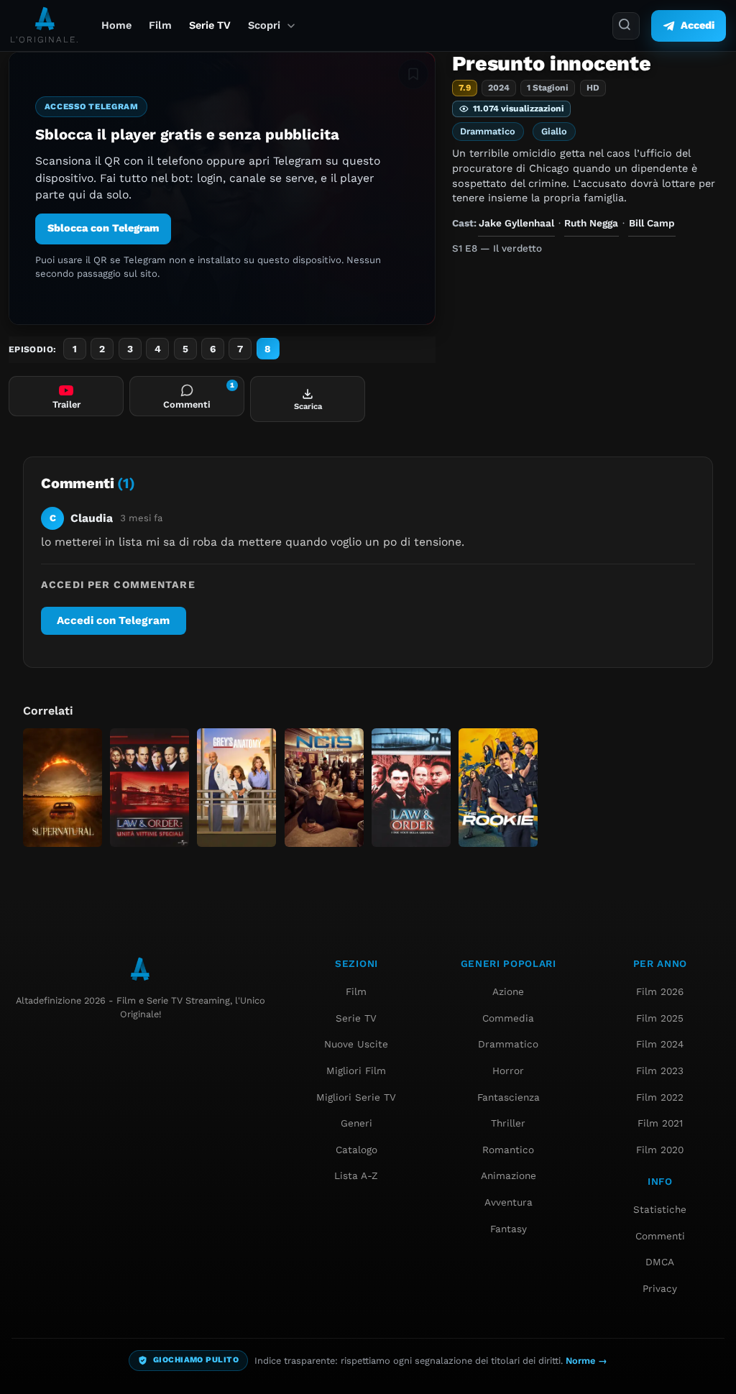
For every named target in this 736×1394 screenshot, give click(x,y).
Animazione (508, 1175)
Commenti (660, 1236)
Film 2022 (660, 1097)
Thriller (508, 1123)
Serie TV (210, 25)
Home (116, 25)
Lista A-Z (356, 1175)
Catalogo (356, 1149)
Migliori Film (356, 1070)
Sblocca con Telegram (103, 228)
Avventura (508, 1202)
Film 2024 (660, 1044)
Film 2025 (660, 1018)
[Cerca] (626, 26)
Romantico (508, 1149)
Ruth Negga (591, 223)
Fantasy (508, 1228)
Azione (508, 991)
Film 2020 (660, 1149)
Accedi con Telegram (113, 620)
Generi (356, 1123)
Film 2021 (660, 1123)
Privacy (660, 1288)
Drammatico (487, 131)
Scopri (264, 25)
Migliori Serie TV (356, 1097)
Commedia (508, 1018)
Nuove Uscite (356, 1044)
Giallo (554, 131)
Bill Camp (652, 223)
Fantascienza (508, 1097)
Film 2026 (660, 991)
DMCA (659, 1261)
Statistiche (659, 1209)
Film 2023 (660, 1070)
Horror (508, 1070)
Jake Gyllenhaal (516, 223)
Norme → (586, 1360)
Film (160, 25)
